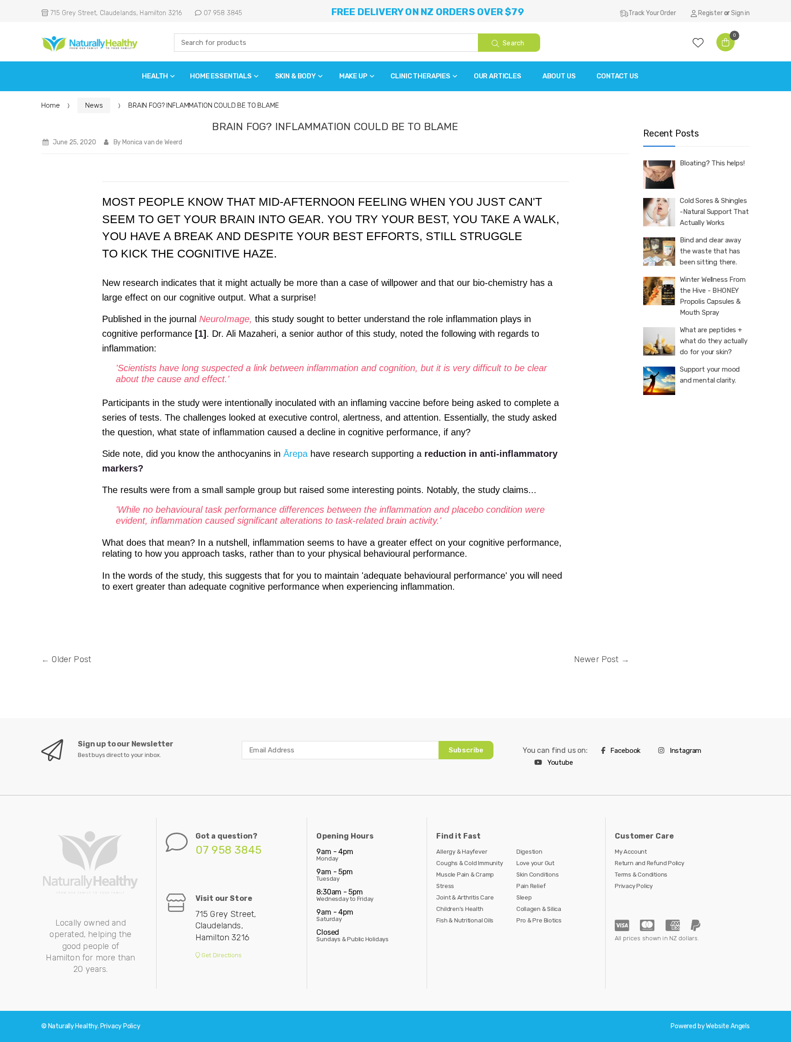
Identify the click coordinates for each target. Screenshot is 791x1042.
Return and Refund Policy (649, 863)
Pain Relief (531, 886)
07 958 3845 (221, 13)
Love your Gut (535, 863)
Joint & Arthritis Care (464, 897)
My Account (631, 851)
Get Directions (221, 955)
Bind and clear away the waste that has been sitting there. (710, 251)
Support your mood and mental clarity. (710, 374)
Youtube (559, 762)
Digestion (529, 851)
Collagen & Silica (538, 908)
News (94, 105)
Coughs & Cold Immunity (469, 863)
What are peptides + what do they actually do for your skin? (714, 341)
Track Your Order (652, 13)
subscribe (466, 750)
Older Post (71, 659)
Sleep (524, 897)
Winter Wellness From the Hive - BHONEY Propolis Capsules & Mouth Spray (713, 296)
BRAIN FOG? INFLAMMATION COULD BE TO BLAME (335, 126)
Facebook (625, 750)
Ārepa (295, 454)
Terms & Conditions (641, 874)
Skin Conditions (537, 874)
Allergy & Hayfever (461, 851)
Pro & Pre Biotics (539, 920)
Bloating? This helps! (712, 163)
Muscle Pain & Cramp (465, 874)
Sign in (740, 13)
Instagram (684, 750)
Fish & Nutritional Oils (464, 920)
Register (710, 13)
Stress (445, 886)
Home (50, 105)
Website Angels (728, 1026)
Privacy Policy (634, 886)
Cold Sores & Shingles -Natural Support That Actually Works (714, 212)
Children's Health (459, 908)
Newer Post (596, 659)
